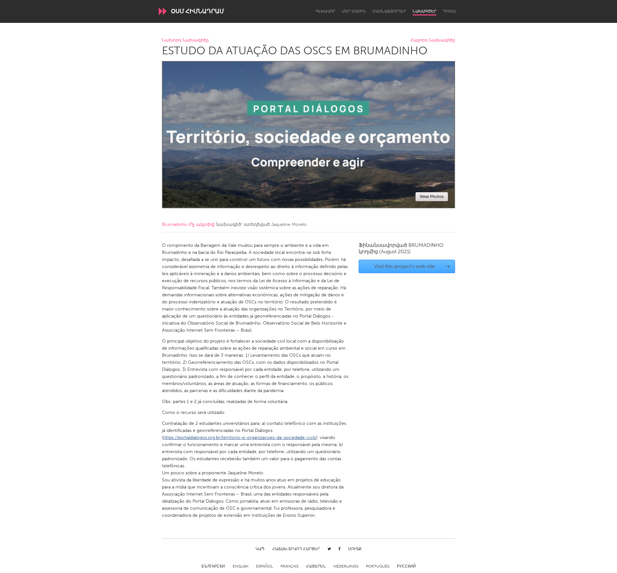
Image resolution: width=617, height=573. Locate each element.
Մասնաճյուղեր (389, 11)
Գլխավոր (325, 11)
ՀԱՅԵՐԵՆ (316, 566)
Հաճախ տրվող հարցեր (296, 549)
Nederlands (346, 566)
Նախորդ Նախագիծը (185, 40)
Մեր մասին (354, 11)
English (240, 566)
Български (213, 566)
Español (264, 566)
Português (377, 566)
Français (289, 566)
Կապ (259, 549)
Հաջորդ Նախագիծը (432, 40)
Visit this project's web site (412, 266)
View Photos (432, 196)
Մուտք (355, 549)
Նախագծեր (424, 11)
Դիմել (449, 11)
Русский (406, 566)
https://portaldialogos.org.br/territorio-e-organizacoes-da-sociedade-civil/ (239, 437)
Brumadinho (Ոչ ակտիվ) (188, 224)
